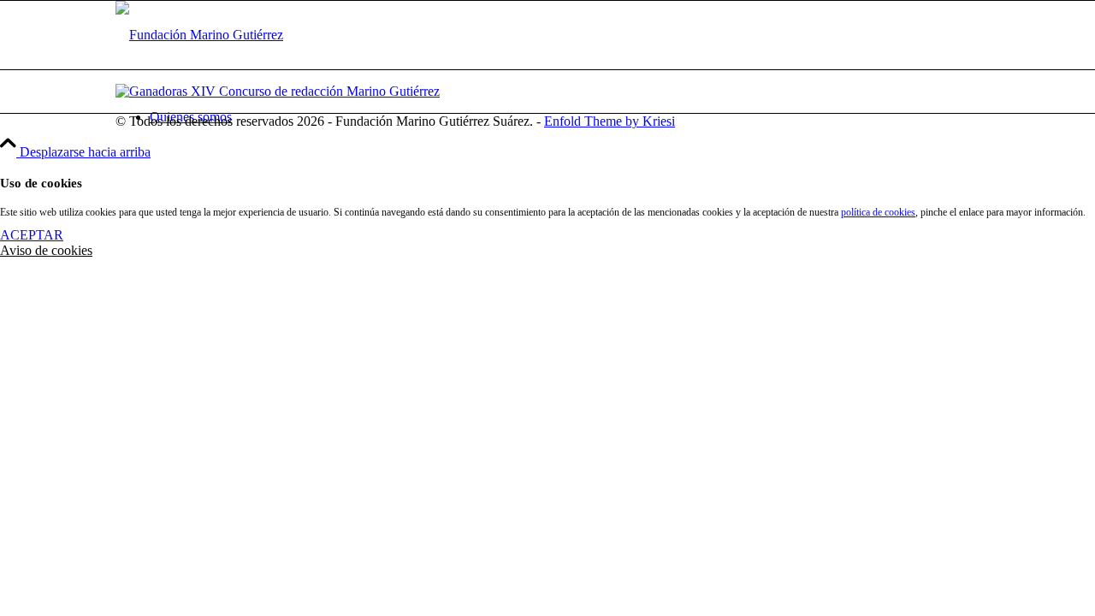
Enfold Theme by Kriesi (609, 121)
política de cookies (878, 212)
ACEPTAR (31, 235)
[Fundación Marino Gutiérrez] (199, 34)
